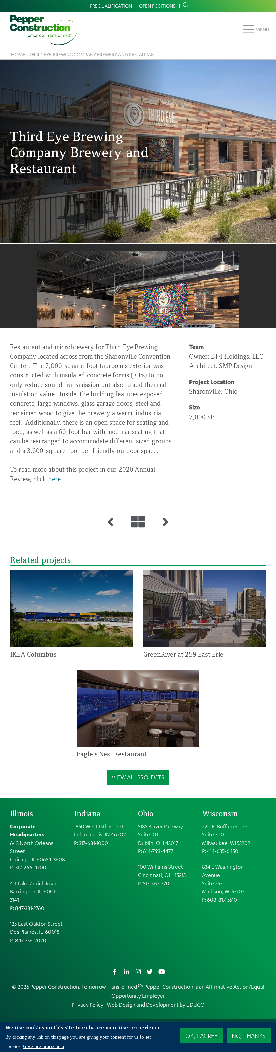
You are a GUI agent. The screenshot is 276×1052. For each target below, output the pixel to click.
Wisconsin (220, 813)
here (54, 478)
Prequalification (111, 6)
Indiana (87, 813)
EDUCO (195, 1004)
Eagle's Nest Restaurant (112, 754)
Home (18, 54)
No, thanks (249, 1035)
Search (184, 5)
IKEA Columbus (33, 654)
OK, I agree (201, 1035)
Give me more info (43, 1046)
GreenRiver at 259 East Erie (183, 654)
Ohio (145, 813)
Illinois (21, 813)
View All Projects (138, 777)
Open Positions (157, 6)
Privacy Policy (87, 1004)
